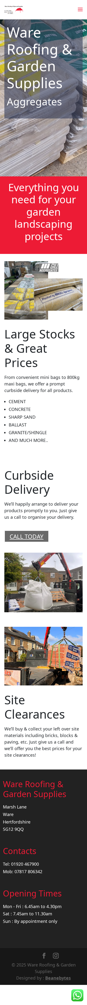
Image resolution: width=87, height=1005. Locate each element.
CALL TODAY (27, 536)
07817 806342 (28, 871)
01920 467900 (25, 864)
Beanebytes (58, 978)
